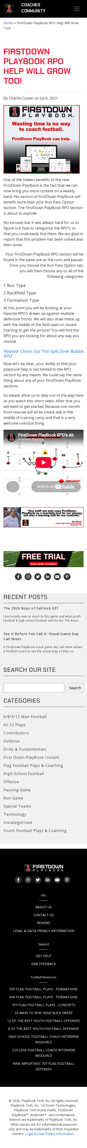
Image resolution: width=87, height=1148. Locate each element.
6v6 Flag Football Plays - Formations (43, 997)
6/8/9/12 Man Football (25, 716)
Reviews (43, 923)
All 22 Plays (14, 724)
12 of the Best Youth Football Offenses (43, 1020)
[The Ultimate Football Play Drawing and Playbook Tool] (41, 139)
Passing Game (17, 789)
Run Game (13, 798)
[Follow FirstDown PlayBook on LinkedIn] (47, 576)
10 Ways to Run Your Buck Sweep (44, 1013)
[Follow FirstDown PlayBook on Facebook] (18, 576)
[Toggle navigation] (76, 8)
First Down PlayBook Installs (31, 757)
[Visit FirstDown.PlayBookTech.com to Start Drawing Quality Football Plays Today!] (9, 9)
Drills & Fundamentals (24, 749)
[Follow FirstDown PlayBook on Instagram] (28, 576)
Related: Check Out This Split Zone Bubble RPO (43, 353)
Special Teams (17, 806)
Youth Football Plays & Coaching (35, 830)
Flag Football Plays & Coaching (33, 765)
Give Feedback (43, 964)
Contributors (16, 732)
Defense (11, 741)
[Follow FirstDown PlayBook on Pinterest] (67, 576)
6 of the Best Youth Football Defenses (43, 1028)
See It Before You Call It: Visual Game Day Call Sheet (41, 636)
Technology (14, 814)
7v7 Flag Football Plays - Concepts (43, 1005)
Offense (11, 781)
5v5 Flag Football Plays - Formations (43, 989)
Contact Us (43, 915)
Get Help (43, 956)
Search (75, 687)
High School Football (23, 773)
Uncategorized (17, 822)
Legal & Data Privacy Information (43, 930)
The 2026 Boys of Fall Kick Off (30, 608)
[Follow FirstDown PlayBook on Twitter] (37, 576)
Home (8, 23)
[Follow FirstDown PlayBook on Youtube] (57, 576)
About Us (43, 907)
